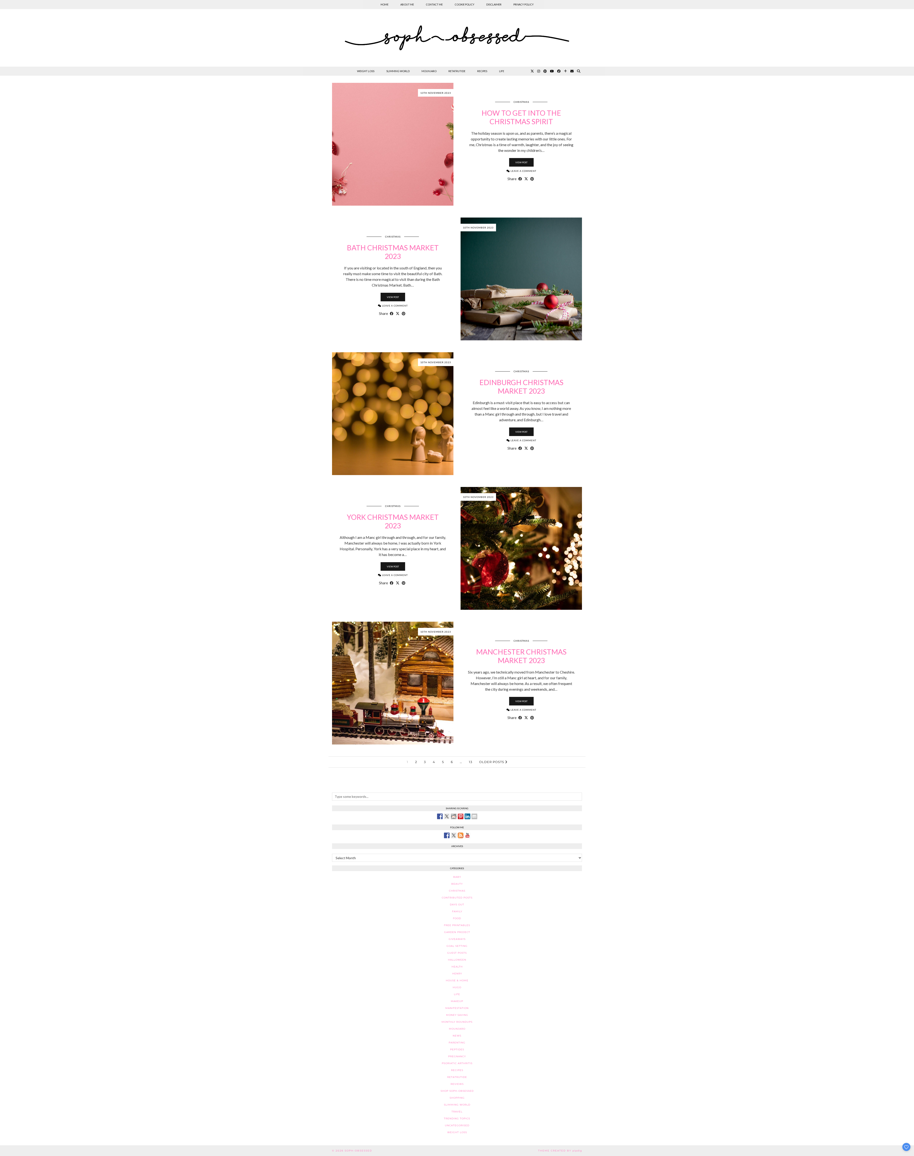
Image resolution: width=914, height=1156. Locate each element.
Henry (457, 973)
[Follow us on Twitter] (454, 835)
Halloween (457, 959)
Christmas (521, 101)
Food (457, 918)
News (457, 1035)
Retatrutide (456, 71)
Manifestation (457, 1008)
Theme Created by (560, 1150)
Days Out (457, 904)
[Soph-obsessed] (457, 38)
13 (470, 762)
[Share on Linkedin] (467, 816)
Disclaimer (494, 4)
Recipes (482, 71)
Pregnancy (457, 1056)
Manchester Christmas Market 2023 (521, 656)
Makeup (457, 1001)
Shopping (457, 1097)
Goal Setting (457, 946)
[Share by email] (474, 816)
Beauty (457, 883)
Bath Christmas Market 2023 (393, 251)
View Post (521, 162)
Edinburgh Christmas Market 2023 (521, 386)
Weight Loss (365, 71)
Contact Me (434, 4)
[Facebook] (559, 71)
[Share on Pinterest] (532, 179)
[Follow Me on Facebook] (447, 835)
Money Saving (457, 1015)
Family (457, 911)
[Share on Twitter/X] (526, 179)
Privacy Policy (523, 4)
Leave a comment (523, 170)
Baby (457, 876)
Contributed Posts (457, 897)
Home (384, 4)
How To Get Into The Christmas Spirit (521, 117)
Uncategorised (457, 1125)
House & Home (457, 980)
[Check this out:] (440, 816)
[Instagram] (538, 71)
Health (457, 966)
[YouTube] (552, 71)
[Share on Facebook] (520, 179)
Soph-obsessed (358, 1150)
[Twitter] (532, 71)
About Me (407, 4)
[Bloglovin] (565, 71)
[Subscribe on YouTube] (467, 835)
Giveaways (457, 939)
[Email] (572, 71)
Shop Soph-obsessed (457, 1090)
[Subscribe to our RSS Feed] (460, 835)
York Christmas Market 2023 (393, 521)
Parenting (457, 1042)
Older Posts (492, 762)
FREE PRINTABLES (457, 925)
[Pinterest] (545, 71)
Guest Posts (457, 952)
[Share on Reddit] (454, 816)
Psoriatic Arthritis (457, 1063)
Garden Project (457, 932)
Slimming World (398, 71)
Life (501, 71)
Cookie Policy (464, 4)
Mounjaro (429, 71)
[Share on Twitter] (447, 816)
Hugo (457, 987)
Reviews (457, 1084)
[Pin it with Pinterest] (460, 816)
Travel (457, 1111)
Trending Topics (457, 1118)
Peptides (457, 1049)
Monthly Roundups (457, 1021)
